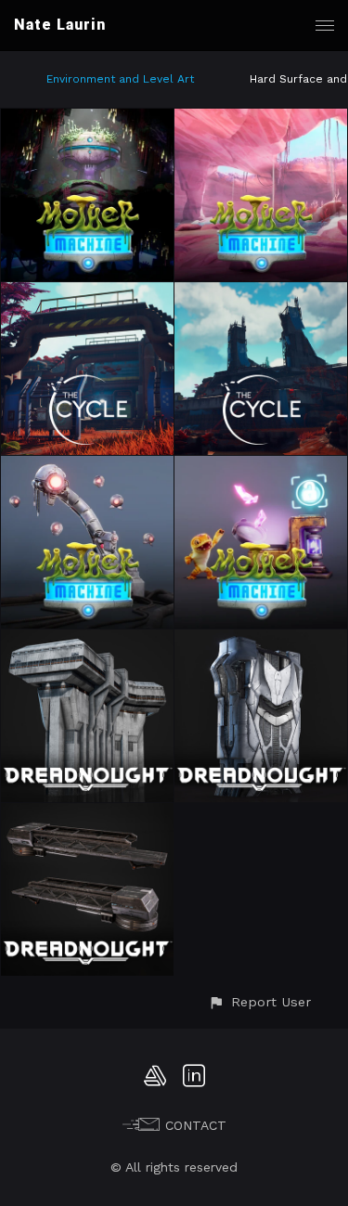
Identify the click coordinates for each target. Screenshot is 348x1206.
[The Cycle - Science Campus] (260, 293)
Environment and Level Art (120, 78)
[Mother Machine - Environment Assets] (260, 467)
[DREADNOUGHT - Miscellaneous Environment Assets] (87, 814)
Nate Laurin (60, 24)
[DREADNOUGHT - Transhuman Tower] (260, 640)
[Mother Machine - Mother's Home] (87, 119)
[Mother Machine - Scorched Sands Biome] (260, 119)
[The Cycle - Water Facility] (87, 293)
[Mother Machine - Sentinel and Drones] (87, 467)
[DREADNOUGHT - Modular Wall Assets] (87, 640)
